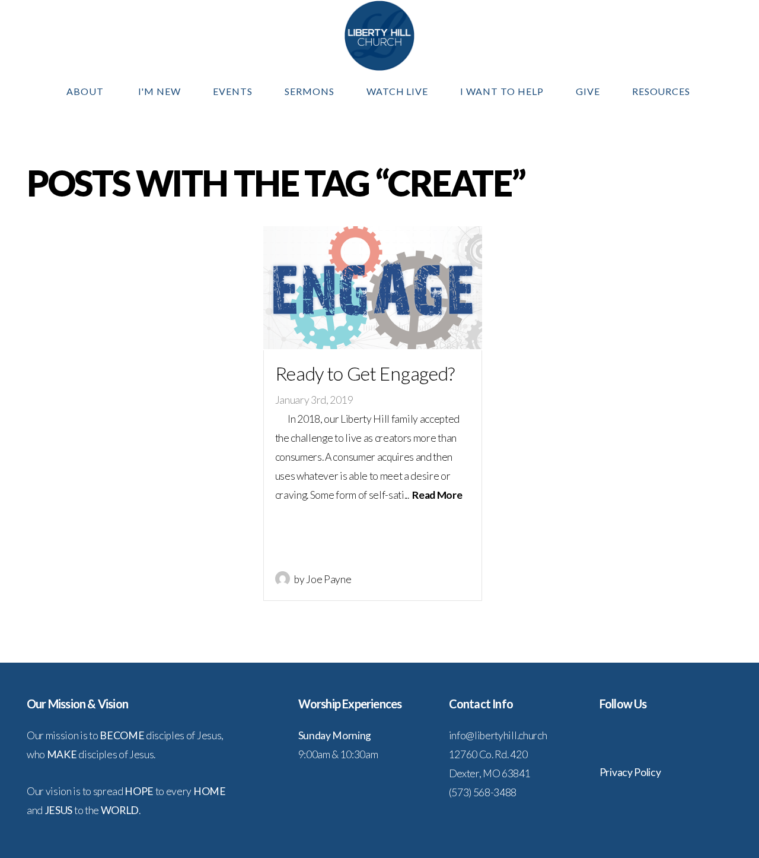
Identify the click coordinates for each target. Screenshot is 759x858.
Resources (662, 91)
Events (233, 91)
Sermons (309, 91)
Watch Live (397, 91)
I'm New (159, 91)
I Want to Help (501, 91)
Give (588, 91)
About (86, 91)
